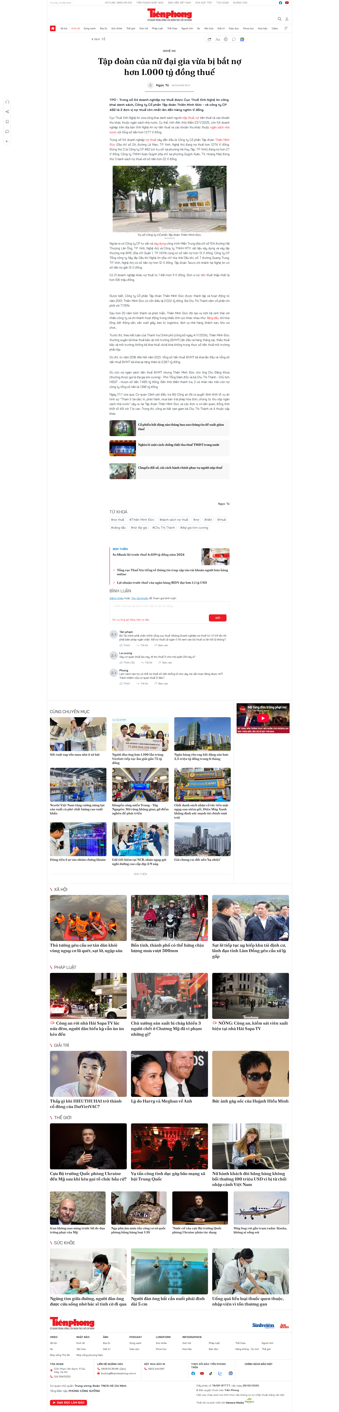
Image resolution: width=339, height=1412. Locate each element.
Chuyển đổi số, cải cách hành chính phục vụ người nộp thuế (180, 468)
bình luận (233, 39)
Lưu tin (7, 121)
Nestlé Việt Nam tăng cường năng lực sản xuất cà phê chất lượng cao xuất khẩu (77, 809)
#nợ (196, 520)
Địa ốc (103, 28)
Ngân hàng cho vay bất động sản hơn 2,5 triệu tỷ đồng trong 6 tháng (201, 756)
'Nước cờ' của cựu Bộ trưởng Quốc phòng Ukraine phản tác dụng (197, 1230)
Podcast (135, 1337)
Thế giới (130, 28)
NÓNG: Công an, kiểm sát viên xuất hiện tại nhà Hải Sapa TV (250, 1025)
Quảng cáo (240, 2)
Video (275, 28)
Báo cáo (163, 645)
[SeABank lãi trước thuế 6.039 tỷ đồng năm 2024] (215, 556)
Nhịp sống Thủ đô (60, 1355)
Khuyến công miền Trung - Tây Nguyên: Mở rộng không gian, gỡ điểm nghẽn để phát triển (140, 809)
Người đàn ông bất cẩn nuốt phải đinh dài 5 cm (168, 1301)
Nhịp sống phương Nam (89, 1355)
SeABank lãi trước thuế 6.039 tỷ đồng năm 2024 (149, 554)
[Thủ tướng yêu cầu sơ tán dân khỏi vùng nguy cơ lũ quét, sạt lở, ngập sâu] (88, 918)
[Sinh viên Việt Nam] (263, 1326)
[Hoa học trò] (284, 1326)
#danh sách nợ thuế (174, 520)
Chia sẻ (7, 111)
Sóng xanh (90, 28)
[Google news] (232, 1373)
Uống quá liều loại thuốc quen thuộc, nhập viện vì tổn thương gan (248, 1301)
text (217, 39)
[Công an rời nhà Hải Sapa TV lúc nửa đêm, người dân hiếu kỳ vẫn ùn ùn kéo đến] (88, 996)
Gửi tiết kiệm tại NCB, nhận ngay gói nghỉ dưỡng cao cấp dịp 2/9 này (139, 862)
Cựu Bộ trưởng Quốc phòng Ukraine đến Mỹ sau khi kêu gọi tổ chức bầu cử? (88, 1176)
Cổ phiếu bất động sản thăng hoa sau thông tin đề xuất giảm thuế (181, 427)
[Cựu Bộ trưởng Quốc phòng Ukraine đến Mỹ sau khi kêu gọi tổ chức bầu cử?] (88, 1146)
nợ (197, 118)
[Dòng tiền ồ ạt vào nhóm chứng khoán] (78, 839)
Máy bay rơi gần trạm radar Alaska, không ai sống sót (260, 1230)
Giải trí (221, 28)
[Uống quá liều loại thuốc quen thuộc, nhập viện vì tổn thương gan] (250, 1271)
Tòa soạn (222, 2)
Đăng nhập (116, 598)
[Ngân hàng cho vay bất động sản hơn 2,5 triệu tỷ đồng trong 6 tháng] (202, 734)
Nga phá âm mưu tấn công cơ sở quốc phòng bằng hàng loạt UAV (138, 1230)
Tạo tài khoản (139, 598)
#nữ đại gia (139, 528)
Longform (163, 1337)
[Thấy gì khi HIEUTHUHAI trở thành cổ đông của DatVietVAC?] (88, 1074)
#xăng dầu (118, 528)
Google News (242, 39)
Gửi (217, 618)
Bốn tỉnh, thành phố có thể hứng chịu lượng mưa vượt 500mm (167, 947)
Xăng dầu (213, 318)
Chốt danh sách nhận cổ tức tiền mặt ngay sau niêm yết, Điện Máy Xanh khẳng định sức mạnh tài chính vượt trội (201, 811)
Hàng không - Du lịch (247, 1349)
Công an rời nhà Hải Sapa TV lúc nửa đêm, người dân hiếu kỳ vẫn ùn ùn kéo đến (87, 1028)
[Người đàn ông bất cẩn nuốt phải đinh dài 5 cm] (169, 1271)
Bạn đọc (213, 1349)
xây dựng (160, 243)
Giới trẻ (143, 28)
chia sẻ (209, 39)
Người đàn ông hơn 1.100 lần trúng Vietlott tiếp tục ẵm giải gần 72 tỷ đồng (137, 758)
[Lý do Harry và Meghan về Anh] (169, 1074)
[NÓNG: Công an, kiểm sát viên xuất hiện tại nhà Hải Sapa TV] (250, 996)
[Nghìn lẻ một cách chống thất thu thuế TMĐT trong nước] (122, 448)
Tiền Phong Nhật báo (149, 2)
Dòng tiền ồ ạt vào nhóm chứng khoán (78, 860)
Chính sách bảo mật (259, 1364)
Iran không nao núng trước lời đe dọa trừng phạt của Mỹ (77, 1230)
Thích (126, 645)
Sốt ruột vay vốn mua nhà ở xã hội (75, 754)
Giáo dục (234, 28)
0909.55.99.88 (109, 1368)
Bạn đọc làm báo (70, 1402)
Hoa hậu (262, 28)
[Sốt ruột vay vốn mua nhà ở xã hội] (78, 734)
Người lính (187, 28)
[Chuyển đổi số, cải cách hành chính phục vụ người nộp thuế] (122, 471)
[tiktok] (212, 1373)
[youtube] (287, 3)
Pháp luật (157, 28)
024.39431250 (62, 1376)
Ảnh (105, 1337)
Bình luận (7, 131)
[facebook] (280, 3)
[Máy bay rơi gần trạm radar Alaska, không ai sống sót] (261, 1208)
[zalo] (222, 1373)
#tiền (208, 520)
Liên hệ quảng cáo (110, 1364)
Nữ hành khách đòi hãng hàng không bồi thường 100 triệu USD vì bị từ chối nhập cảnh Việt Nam (249, 1179)
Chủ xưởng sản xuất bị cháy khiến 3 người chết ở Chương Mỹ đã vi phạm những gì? (166, 1028)
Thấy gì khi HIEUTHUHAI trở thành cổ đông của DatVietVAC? (86, 1103)
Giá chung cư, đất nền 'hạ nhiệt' (197, 860)
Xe (198, 28)
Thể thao (172, 28)
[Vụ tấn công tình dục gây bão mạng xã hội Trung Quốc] (169, 1146)
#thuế (221, 520)
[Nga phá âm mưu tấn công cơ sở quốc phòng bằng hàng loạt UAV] (139, 1208)
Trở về (7, 141)
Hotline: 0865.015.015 (118, 2)
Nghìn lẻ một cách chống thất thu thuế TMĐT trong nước (178, 445)
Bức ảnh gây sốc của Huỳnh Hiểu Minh (250, 1101)
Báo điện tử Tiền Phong (169, 14)
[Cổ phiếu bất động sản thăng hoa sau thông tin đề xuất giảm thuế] (122, 428)
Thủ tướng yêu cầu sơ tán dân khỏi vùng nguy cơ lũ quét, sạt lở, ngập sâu (86, 947)
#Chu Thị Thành (163, 528)
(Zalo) (123, 1368)
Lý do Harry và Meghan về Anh (161, 1101)
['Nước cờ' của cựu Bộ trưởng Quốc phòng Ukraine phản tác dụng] (200, 1208)
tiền (203, 275)
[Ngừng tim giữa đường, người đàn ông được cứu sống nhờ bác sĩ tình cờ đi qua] (88, 1271)
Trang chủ (53, 28)
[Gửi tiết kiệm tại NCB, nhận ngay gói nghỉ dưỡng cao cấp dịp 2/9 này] (140, 839)
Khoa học (248, 28)
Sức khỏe (116, 28)
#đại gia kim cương (194, 528)
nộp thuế (188, 118)
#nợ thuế (117, 520)
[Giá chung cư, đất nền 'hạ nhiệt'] (202, 839)
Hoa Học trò (203, 2)
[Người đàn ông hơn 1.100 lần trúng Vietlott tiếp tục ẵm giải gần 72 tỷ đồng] (140, 734)
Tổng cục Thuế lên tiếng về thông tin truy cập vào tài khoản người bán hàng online (172, 572)
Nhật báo (83, 1337)
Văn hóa (208, 28)
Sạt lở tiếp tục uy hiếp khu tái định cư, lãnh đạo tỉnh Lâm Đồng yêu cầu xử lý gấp (249, 950)
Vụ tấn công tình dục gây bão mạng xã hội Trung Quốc (168, 1176)
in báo (225, 39)
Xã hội (63, 28)
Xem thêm (286, 28)
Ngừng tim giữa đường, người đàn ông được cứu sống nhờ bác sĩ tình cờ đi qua (88, 1301)
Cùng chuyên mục (70, 711)
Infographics (192, 1337)
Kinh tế (76, 28)
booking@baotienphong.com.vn (118, 1373)
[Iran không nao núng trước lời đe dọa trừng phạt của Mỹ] (78, 1208)
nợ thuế (151, 140)
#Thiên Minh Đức (141, 520)
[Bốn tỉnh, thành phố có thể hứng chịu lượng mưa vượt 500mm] (169, 918)
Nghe (7, 101)
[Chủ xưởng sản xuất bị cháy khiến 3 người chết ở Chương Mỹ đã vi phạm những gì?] (169, 996)
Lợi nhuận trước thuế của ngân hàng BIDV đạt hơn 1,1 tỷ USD (162, 583)
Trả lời (144, 645)
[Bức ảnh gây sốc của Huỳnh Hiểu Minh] (250, 1074)
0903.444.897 (156, 1368)
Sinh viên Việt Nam (179, 2)
